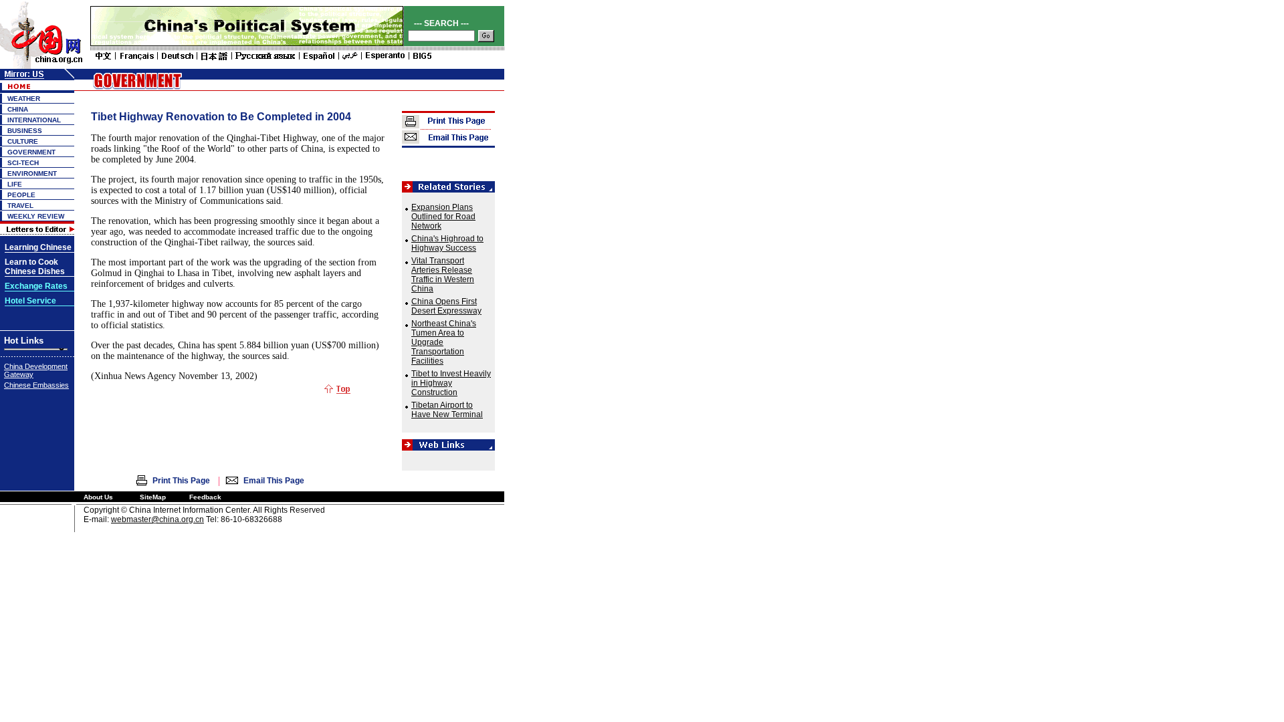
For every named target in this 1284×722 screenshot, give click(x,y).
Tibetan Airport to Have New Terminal (447, 409)
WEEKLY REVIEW (35, 216)
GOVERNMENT (31, 152)
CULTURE (22, 141)
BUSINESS (24, 130)
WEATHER (23, 98)
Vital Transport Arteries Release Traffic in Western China (442, 274)
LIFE (14, 184)
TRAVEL (20, 205)
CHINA (17, 109)
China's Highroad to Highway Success (447, 243)
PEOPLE (21, 195)
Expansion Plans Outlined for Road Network (443, 217)
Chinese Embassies (36, 385)
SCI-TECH (23, 162)
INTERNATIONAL (34, 120)
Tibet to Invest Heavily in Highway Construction (451, 383)
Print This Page (181, 480)
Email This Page (273, 480)
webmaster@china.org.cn (157, 519)
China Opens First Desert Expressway (446, 306)
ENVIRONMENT (32, 173)
